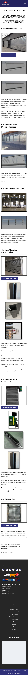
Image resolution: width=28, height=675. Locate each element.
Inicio (14, 604)
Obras (14, 621)
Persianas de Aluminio (14, 611)
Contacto (14, 629)
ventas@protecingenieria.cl (8, 593)
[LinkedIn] (3, 570)
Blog (14, 626)
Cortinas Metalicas (14, 609)
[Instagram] (13, 570)
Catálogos (14, 624)
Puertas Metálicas (14, 614)
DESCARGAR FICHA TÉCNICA (9, 278)
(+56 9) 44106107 (6, 591)
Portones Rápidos (14, 619)
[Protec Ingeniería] (5, 3)
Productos (14, 606)
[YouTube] (7, 570)
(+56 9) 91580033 (6, 588)
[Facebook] (10, 570)
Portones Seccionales (14, 616)
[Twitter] (20, 570)
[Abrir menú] (25, 3)
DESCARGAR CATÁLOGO (8, 54)
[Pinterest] (17, 570)
